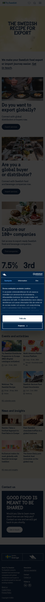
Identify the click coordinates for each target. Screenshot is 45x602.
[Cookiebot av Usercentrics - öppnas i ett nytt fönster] (32, 274)
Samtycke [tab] (8, 280)
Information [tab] (22, 280)
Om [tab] (36, 280)
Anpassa (21, 326)
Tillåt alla (22, 318)
